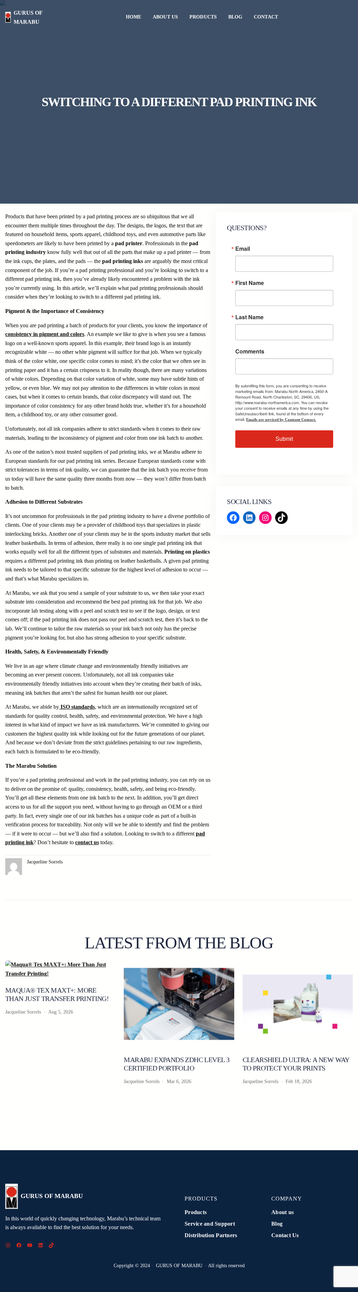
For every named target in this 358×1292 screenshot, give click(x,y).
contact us (87, 842)
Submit (284, 439)
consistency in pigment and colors (44, 334)
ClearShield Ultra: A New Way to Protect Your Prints (296, 1064)
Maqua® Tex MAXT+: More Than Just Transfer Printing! (57, 994)
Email (242, 248)
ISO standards (77, 707)
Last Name (249, 317)
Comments (249, 351)
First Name (249, 283)
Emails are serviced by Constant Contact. (281, 419)
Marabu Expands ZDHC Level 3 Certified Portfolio (176, 1064)
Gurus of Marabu (52, 1195)
